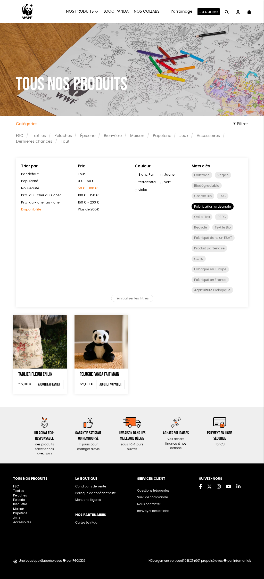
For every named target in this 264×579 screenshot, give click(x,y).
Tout (65, 141)
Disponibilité (31, 209)
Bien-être (113, 136)
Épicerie (87, 136)
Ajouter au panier (49, 384)
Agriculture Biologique (212, 290)
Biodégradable (206, 185)
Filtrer (242, 124)
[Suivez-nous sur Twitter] (209, 487)
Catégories (26, 124)
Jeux (183, 136)
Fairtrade (202, 175)
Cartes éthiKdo (86, 522)
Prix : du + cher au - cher (41, 202)
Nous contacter (148, 504)
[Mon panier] (249, 11)
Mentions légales (88, 500)
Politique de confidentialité (95, 493)
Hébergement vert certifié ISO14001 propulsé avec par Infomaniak (199, 560)
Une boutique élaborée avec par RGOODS (52, 560)
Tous (82, 174)
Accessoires (208, 136)
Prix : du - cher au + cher (41, 195)
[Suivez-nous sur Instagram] (219, 487)
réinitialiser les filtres (132, 298)
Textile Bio (223, 227)
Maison (137, 136)
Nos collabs (147, 11)
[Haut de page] (254, 558)
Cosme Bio (203, 196)
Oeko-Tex (202, 217)
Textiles (39, 136)
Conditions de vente (90, 486)
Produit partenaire (209, 248)
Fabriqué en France (210, 280)
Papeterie (162, 136)
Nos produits (80, 11)
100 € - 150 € (88, 195)
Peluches (63, 136)
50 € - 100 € (88, 188)
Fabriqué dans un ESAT (213, 238)
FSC (19, 136)
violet (142, 190)
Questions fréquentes (153, 490)
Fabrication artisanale (212, 206)
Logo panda (116, 11)
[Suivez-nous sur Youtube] (228, 487)
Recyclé (200, 227)
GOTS (198, 259)
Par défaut (30, 174)
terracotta (147, 182)
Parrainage (181, 11)
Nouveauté (30, 188)
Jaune (169, 174)
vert (167, 182)
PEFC (222, 217)
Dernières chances (34, 141)
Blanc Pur (146, 174)
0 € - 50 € (86, 181)
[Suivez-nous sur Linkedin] (238, 487)
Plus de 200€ (88, 209)
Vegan (222, 175)
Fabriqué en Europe (210, 269)
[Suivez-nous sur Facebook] (200, 487)
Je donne (209, 12)
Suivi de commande (152, 497)
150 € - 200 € (89, 202)
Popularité (29, 181)
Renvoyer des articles (153, 511)
